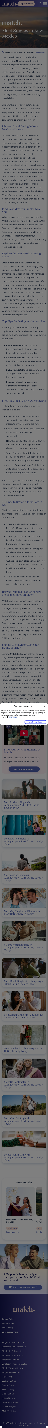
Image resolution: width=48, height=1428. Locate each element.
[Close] (44, 706)
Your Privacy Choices (35, 722)
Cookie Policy (12, 717)
